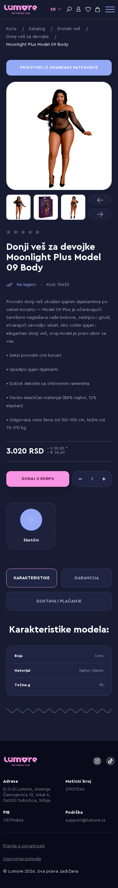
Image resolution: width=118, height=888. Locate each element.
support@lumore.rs (85, 820)
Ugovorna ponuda (22, 859)
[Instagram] (97, 761)
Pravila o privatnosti (24, 846)
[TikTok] (110, 761)
